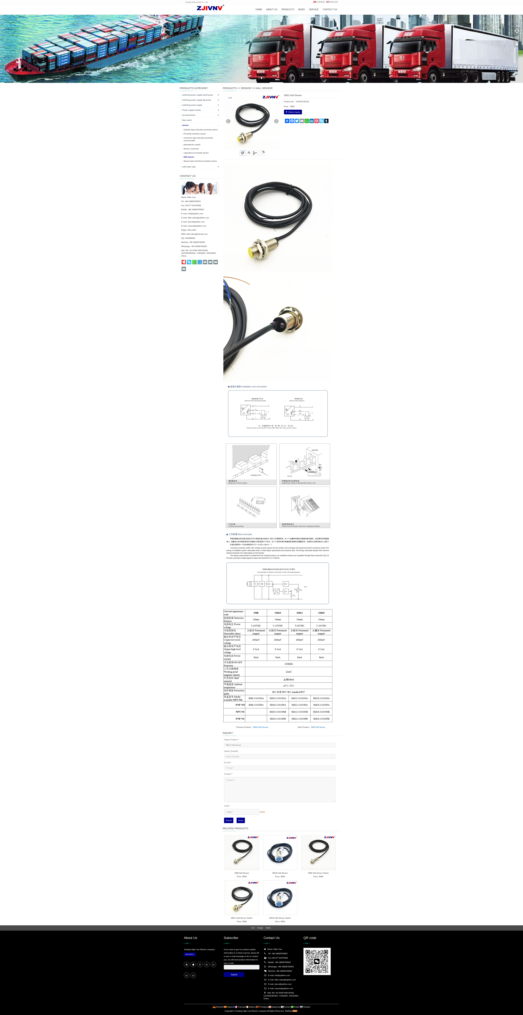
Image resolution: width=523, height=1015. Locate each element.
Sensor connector (191, 149)
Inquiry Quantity (231, 751)
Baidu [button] (268, 928)
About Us (271, 9)
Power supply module (191, 110)
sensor (246, 88)
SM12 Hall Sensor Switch (242, 918)
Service (314, 9)
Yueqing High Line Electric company (250, 1011)
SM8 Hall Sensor (318, 727)
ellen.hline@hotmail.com (197, 234)
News (301, 9)
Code (227, 806)
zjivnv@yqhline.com (196, 222)
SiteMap (288, 1011)
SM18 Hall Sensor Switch (280, 918)
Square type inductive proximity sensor (200, 161)
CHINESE (320, 2)
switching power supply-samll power (197, 95)
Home (259, 9)
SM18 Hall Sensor (260, 727)
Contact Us (330, 9)
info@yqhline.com (195, 213)
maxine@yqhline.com (197, 226)
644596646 (190, 238)
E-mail (227, 762)
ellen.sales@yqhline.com (198, 218)
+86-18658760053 (199, 246)
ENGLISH (333, 2)
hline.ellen (192, 230)
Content (228, 774)
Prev (228, 121)
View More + (189, 954)
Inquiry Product (231, 739)
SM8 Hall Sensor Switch (318, 873)
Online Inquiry (294, 112)
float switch (187, 120)
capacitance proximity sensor (196, 153)
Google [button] (260, 928)
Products (288, 9)
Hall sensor (264, 88)
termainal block (188, 115)
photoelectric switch (192, 145)
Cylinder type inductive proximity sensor (201, 130)
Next (276, 121)
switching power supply (192, 105)
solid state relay (189, 167)
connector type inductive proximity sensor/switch (198, 139)
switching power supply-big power (196, 100)
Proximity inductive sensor (195, 134)
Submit (229, 820)
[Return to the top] (516, 45)
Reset (240, 820)
